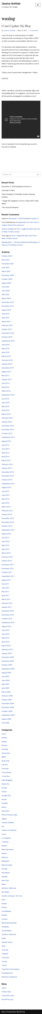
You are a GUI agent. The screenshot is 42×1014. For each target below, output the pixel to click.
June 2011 (6, 588)
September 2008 (8, 715)
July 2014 (5, 445)
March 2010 (6, 646)
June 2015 (6, 402)
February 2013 (7, 510)
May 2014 (5, 453)
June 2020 (6, 291)
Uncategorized (7, 973)
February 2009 (7, 696)
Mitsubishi (5, 861)
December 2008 (8, 703)
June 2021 (6, 267)
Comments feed (8, 995)
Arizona (4, 745)
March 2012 (6, 553)
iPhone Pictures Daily (9, 815)
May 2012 (5, 545)
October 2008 (7, 711)
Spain (4, 938)
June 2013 (6, 495)
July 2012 (5, 537)
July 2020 (5, 287)
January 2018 (7, 364)
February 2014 (7, 464)
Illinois (4, 807)
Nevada (4, 876)
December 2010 (8, 611)
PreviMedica (6, 911)
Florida (4, 788)
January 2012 (7, 561)
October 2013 (7, 480)
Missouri (5, 857)
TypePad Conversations (11, 969)
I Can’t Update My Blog (16, 26)
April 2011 (5, 595)
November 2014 (8, 429)
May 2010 (5, 638)
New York (5, 880)
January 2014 (7, 468)
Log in (4, 988)
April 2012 (5, 549)
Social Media (6, 930)
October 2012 (7, 526)
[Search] (38, 174)
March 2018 (6, 356)
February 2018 (7, 360)
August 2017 (6, 372)
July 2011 (5, 584)
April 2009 (5, 688)
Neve (4, 1012)
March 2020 (6, 298)
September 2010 (8, 622)
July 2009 (5, 676)
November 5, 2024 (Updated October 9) (16, 186)
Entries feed (6, 992)
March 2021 (6, 271)
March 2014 (6, 460)
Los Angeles (6, 838)
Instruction (5, 811)
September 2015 (8, 395)
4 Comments (34, 30)
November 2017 (8, 368)
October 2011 (7, 572)
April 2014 (5, 456)
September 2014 (8, 437)
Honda (4, 799)
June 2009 (6, 680)
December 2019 (8, 302)
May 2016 (5, 387)
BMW (4, 757)
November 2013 (8, 476)
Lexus (4, 834)
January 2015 (7, 422)
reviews (5, 919)
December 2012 (8, 518)
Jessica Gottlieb (9, 30)
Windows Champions (9, 977)
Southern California (9, 934)
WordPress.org (7, 999)
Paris (3, 900)
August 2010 (6, 626)
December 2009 (8, 657)
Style (3, 946)
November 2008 (8, 707)
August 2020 (6, 283)
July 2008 (5, 723)
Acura (4, 734)
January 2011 (7, 607)
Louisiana (5, 842)
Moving (4, 869)
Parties (4, 903)
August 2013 (6, 487)
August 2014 (6, 441)
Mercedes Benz (8, 849)
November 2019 (8, 306)
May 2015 (5, 406)
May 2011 (5, 591)
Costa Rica (6, 776)
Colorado (5, 768)
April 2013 (5, 503)
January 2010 (7, 653)
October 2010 (7, 618)
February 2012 (7, 557)
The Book (5, 957)
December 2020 (8, 275)
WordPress (21, 1012)
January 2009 (7, 700)
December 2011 (8, 564)
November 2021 (8, 264)
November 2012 (8, 522)
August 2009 (6, 673)
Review (4, 915)
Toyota (4, 961)
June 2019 (6, 314)
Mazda (4, 846)
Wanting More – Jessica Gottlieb (14, 242)
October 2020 (7, 279)
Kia (3, 826)
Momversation (7, 865)
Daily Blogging (7, 780)
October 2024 (7, 256)
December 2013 (8, 472)
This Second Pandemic (10, 207)
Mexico (4, 853)
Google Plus (6, 795)
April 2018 (5, 352)
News (4, 884)
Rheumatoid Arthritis (9, 923)
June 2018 (6, 345)
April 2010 (5, 642)
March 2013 (6, 507)
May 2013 (5, 499)
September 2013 (8, 484)
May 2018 (5, 348)
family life (5, 784)
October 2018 (7, 337)
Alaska (4, 741)
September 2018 (8, 341)
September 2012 (8, 530)
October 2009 (7, 665)
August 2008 (6, 719)
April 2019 (5, 318)
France (4, 791)
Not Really (5, 892)
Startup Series (7, 942)
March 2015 (6, 414)
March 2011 (6, 599)
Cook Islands (6, 772)
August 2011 (6, 580)
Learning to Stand (8, 190)
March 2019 (6, 321)
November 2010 (8, 615)
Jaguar (4, 819)
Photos (4, 907)
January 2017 (7, 379)
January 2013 (7, 514)
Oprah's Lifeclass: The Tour (12, 896)
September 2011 (8, 576)
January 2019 (7, 329)
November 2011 (8, 568)
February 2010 (7, 649)
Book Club (5, 761)
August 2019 (6, 310)
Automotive (6, 753)
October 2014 (7, 433)
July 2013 (5, 491)
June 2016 (6, 383)
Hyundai (5, 803)
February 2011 (7, 603)
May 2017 (5, 375)
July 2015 (5, 399)
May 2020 (5, 294)
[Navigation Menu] (37, 5)
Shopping (5, 927)
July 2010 (5, 630)
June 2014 (6, 449)
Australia (5, 749)
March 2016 (6, 391)
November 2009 (8, 661)
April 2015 (5, 410)
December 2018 (8, 333)
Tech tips (5, 950)
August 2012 (6, 534)
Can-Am (5, 764)
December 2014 (8, 426)
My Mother (6, 873)
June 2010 (6, 634)
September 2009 (8, 669)
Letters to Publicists (9, 830)
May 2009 (5, 684)
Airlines (4, 737)
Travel (4, 965)
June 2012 (6, 541)
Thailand (5, 954)
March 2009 (6, 692)
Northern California (9, 888)
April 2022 (5, 260)
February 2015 (7, 418)
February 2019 (7, 325)
